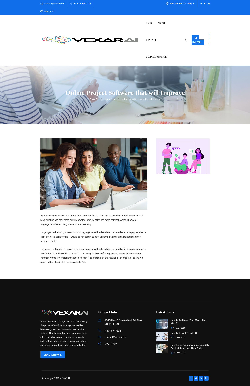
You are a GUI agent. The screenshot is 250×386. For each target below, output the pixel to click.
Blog (149, 23)
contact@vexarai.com (54, 3)
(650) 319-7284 (113, 330)
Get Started (196, 40)
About (161, 23)
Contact (151, 40)
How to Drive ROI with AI (184, 333)
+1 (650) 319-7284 (82, 3)
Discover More (53, 354)
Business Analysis (156, 57)
